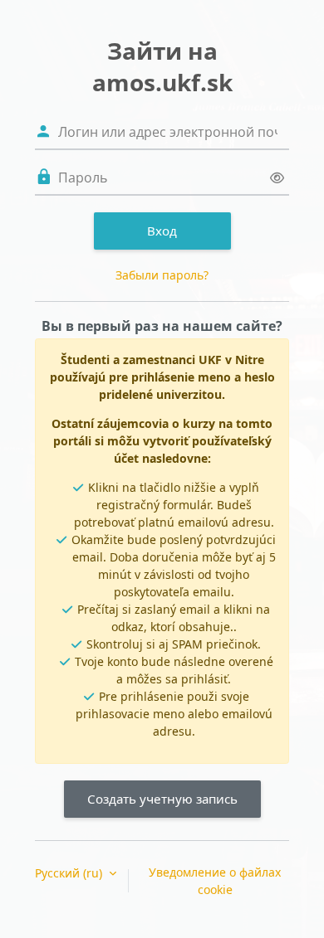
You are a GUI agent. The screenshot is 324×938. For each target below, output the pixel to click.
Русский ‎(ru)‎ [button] (70, 873)
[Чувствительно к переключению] (277, 178)
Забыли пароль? (162, 275)
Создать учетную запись (162, 798)
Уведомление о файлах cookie (215, 880)
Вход (162, 230)
